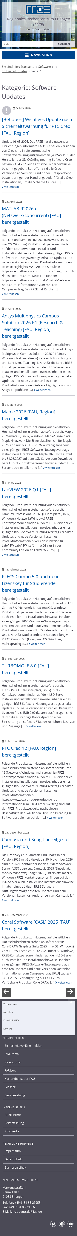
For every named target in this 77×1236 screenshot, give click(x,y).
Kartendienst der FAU (20, 1079)
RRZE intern (13, 1115)
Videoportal (13, 1062)
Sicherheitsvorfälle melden (23, 1046)
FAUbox (10, 1070)
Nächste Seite (70, 995)
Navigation (41, 55)
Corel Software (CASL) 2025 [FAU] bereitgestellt (36, 925)
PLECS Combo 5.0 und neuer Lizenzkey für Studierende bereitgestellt (31, 583)
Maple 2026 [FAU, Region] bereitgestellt (28, 414)
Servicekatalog (15, 1095)
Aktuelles (8, 1012)
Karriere (7, 1028)
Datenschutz (13, 1159)
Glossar (10, 1087)
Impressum (13, 1151)
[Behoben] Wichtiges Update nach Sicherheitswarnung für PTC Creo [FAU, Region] (37, 126)
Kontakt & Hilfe (11, 1020)
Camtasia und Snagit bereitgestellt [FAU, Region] (37, 842)
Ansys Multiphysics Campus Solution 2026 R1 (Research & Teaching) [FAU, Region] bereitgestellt (32, 326)
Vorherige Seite (6, 995)
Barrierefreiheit (15, 1167)
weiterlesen (11, 186)
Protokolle (12, 1131)
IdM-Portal (12, 1054)
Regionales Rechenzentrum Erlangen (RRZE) (38, 21)
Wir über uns (10, 1003)
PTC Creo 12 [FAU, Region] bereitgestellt (29, 751)
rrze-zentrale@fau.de (27, 1212)
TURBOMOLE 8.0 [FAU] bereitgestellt (25, 668)
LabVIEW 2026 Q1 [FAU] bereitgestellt (26, 492)
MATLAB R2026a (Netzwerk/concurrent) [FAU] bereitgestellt (31, 215)
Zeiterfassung (14, 1123)
